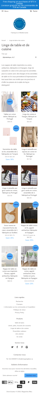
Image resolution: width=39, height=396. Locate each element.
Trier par (4, 54)
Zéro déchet (19, 334)
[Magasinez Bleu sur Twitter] (12, 347)
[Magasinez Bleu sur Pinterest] (22, 347)
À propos (19, 304)
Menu (6, 11)
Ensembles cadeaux (19, 331)
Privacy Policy (19, 312)
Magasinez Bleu (27, 391)
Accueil (4, 40)
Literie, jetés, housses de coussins (19, 325)
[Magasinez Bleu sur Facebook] (17, 347)
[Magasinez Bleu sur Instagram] (27, 347)
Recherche (19, 301)
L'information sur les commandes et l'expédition (19, 307)
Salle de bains (19, 323)
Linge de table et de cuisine (20, 328)
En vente (19, 337)
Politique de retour (20, 310)
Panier (35, 11)
